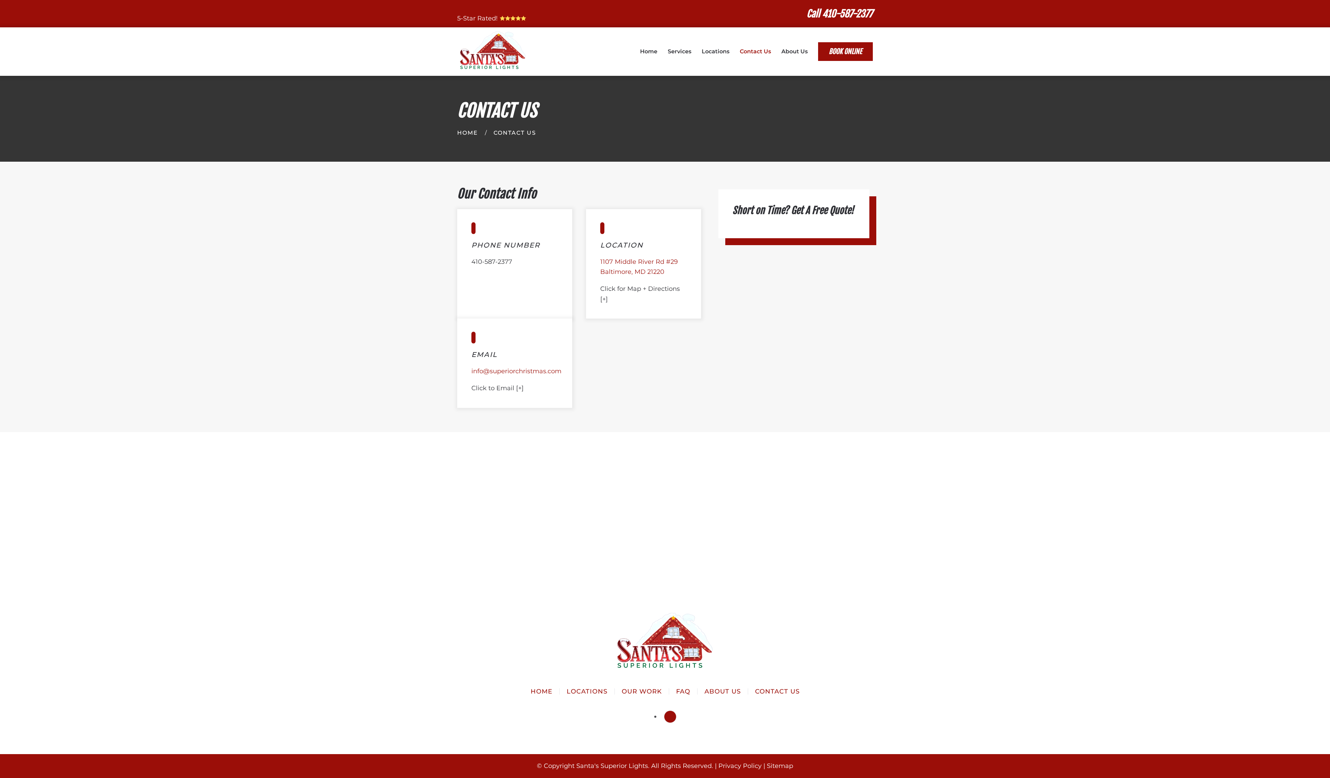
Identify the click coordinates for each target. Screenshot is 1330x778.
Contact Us (755, 51)
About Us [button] (794, 51)
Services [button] (679, 51)
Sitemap (780, 766)
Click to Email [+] (497, 388)
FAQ (683, 691)
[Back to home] (493, 51)
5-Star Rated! (478, 18)
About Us (722, 691)
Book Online (845, 51)
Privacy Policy (740, 766)
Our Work (642, 691)
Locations (715, 51)
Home (648, 51)
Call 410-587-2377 (840, 14)
